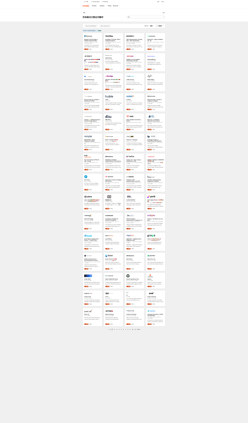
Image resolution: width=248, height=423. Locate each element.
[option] (90, 26)
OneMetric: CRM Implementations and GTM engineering (133, 180)
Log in (158, 1)
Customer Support (96, 1)
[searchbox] (146, 17)
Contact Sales (105, 1)
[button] (164, 12)
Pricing (109, 5)
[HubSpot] (86, 6)
